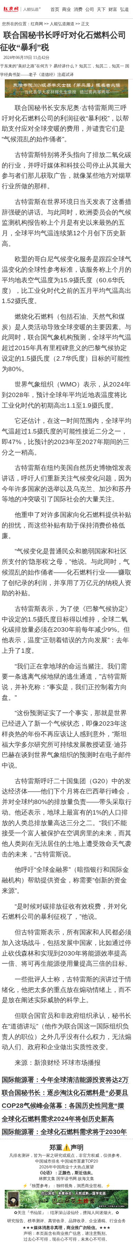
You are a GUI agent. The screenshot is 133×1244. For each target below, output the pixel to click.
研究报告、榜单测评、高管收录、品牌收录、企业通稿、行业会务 (66, 1220)
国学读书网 (66, 1178)
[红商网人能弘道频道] (13, 9)
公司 (89, 9)
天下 (101, 9)
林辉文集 (47, 1178)
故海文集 (86, 1178)
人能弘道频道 (62, 23)
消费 (78, 9)
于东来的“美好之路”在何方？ (26, 66)
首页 (54, 9)
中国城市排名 (47, 1161)
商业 (66, 9)
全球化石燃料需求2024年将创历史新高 (58, 1118)
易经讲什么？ (66, 66)
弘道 (124, 9)
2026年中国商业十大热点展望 (66, 1167)
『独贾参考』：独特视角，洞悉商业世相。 (66, 1185)
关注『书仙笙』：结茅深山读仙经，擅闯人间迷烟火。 (66, 1212)
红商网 (37, 23)
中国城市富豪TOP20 (79, 1161)
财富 (112, 9)
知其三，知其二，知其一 (101, 66)
